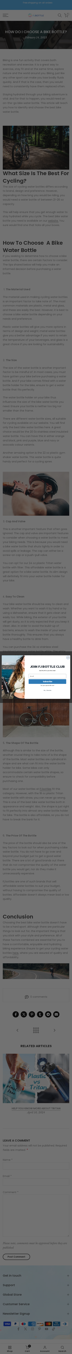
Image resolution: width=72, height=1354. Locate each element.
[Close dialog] (68, 657)
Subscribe (47, 681)
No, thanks (47, 690)
